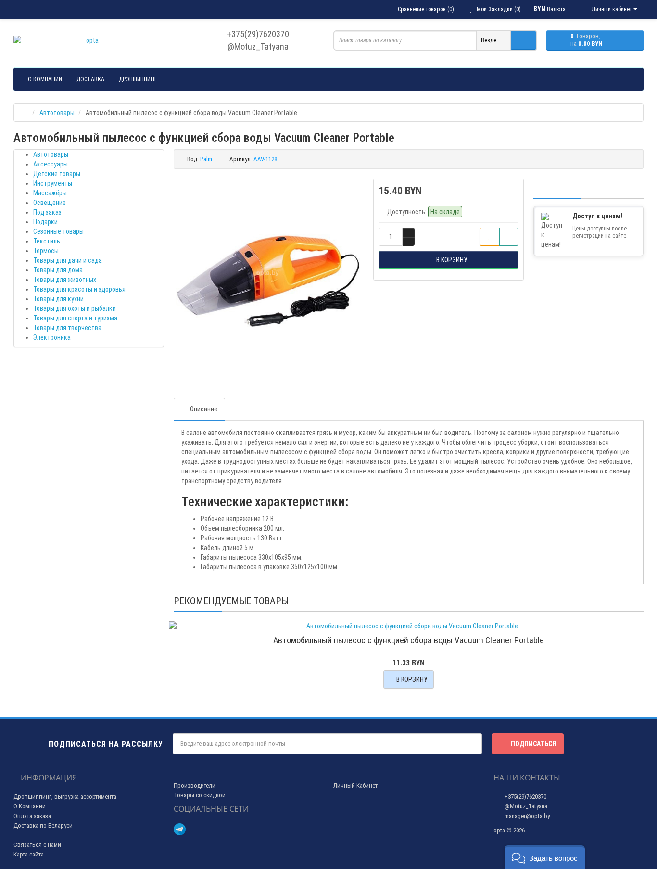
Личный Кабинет (355, 785)
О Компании (29, 806)
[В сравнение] (508, 237)
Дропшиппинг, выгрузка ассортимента (64, 796)
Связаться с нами (37, 844)
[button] (545, 857)
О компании (45, 79)
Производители (194, 785)
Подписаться (533, 744)
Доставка (90, 79)
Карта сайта (28, 854)
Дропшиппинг (138, 79)
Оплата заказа (32, 815)
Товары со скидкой (200, 795)
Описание (203, 409)
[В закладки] (490, 237)
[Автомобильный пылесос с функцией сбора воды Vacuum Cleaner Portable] (269, 274)
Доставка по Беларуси (43, 825)
